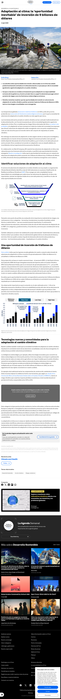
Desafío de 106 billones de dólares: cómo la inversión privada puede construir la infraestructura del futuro (15, 567)
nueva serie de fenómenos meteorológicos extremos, (26, 114)
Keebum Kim (34, 77)
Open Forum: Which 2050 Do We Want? (43, 594)
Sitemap (30, 693)
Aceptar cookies (30, 396)
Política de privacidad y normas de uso (30, 690)
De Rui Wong (4, 77)
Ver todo (56, 544)
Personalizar (48, 695)
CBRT (23, 172)
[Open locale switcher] (2, 695)
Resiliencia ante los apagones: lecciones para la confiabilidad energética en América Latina (15, 618)
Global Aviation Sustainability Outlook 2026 (15, 594)
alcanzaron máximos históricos (27, 112)
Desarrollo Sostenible (10, 8)
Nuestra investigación (15, 153)
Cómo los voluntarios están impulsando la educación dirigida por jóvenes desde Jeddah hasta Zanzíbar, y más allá (44, 618)
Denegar (48, 691)
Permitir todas (47, 687)
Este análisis (5, 252)
